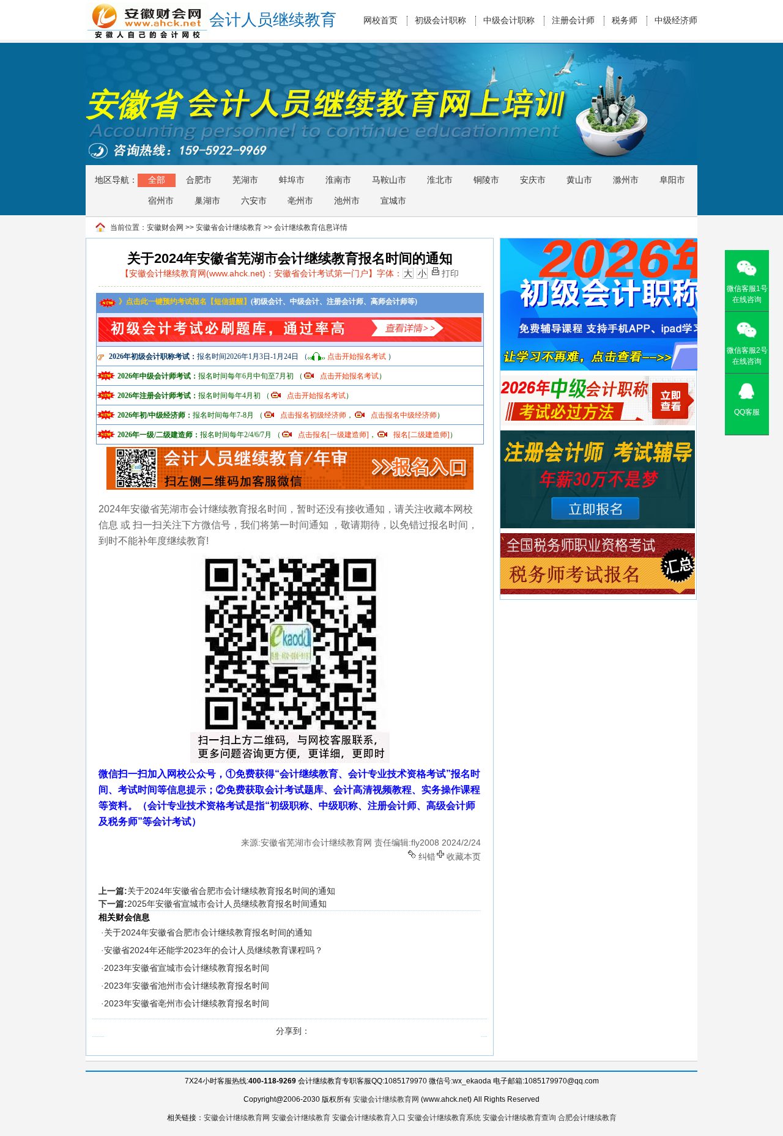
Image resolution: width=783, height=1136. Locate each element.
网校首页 (380, 20)
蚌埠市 (292, 180)
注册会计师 (573, 20)
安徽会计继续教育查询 (519, 1117)
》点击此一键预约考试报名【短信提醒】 (184, 301)
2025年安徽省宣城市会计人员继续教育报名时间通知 (227, 904)
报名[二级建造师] (421, 434)
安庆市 (533, 180)
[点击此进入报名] (289, 451)
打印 (450, 272)
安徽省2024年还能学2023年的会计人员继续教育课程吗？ (213, 950)
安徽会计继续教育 (301, 1117)
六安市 (254, 200)
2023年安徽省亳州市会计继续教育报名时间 (186, 1003)
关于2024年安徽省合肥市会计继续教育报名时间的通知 (231, 891)
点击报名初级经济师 (313, 415)
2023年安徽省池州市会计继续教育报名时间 (186, 985)
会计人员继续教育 (272, 20)
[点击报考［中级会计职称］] (597, 381)
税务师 (624, 20)
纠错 (427, 856)
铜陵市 (486, 180)
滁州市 (626, 180)
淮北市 (440, 180)
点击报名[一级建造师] (333, 434)
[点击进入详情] (289, 320)
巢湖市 (207, 200)
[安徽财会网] (147, 8)
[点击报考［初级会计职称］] (610, 244)
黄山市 (579, 180)
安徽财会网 (165, 227)
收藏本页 (464, 856)
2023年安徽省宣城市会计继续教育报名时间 (186, 968)
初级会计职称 (440, 20)
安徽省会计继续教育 (229, 227)
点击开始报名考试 (356, 356)
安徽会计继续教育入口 (369, 1117)
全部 (156, 180)
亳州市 (300, 200)
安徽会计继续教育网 (386, 1099)
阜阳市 (672, 180)
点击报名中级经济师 (404, 415)
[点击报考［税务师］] (597, 538)
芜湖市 (245, 180)
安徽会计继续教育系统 (444, 1117)
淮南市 (338, 180)
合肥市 (199, 180)
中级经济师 (676, 20)
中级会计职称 (509, 20)
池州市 (347, 200)
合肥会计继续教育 (587, 1117)
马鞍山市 (389, 180)
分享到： (293, 1031)
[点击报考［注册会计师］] (597, 436)
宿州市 (161, 200)
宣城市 (393, 200)
